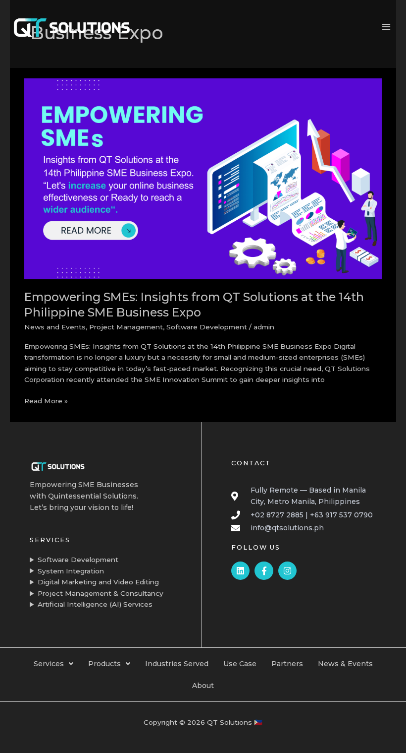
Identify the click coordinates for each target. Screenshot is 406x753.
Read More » (46, 400)
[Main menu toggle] (386, 27)
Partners (287, 663)
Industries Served (176, 663)
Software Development (206, 327)
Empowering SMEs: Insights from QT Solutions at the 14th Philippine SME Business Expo (194, 304)
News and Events (55, 327)
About (203, 685)
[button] (53, 664)
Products (104, 663)
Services (49, 663)
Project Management (126, 327)
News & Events (345, 663)
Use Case (239, 663)
